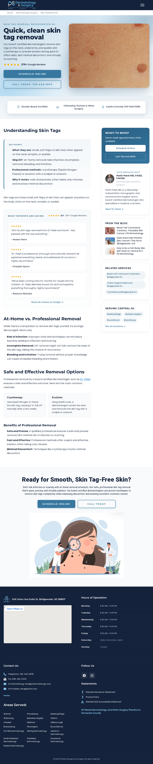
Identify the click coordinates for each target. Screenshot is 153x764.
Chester (7, 722)
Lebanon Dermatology (57, 733)
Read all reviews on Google (47, 302)
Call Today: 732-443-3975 (32, 84)
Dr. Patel (85, 379)
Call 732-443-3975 (125, 156)
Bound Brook (113, 320)
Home (10, 12)
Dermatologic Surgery (27, 12)
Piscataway (32, 713)
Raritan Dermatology (14, 745)
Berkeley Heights (133, 314)
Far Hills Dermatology (14, 731)
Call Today (96, 504)
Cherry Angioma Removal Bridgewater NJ (119, 284)
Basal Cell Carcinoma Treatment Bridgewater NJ (123, 275)
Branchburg (130, 320)
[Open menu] (142, 5)
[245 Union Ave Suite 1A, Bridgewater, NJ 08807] (7, 599)
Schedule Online (32, 74)
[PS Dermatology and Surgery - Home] (22, 5)
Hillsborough (57, 722)
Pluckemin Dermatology (57, 740)
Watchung (9, 718)
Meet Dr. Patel (114, 209)
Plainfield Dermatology (33, 740)
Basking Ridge (114, 314)
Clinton (54, 718)
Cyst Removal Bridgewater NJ (122, 292)
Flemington (32, 726)
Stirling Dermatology (37, 731)
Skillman (31, 722)
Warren (7, 713)
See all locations (115, 326)
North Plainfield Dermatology (11, 740)
